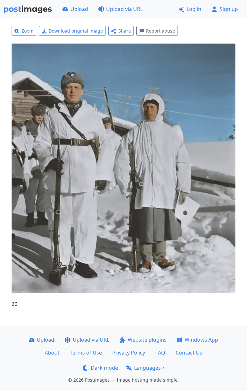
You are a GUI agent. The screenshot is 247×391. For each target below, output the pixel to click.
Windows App (201, 339)
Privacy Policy (128, 352)
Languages (147, 367)
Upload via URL (124, 9)
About (52, 352)
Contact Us (189, 352)
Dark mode (104, 367)
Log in (194, 9)
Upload (79, 9)
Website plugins (147, 339)
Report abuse (160, 31)
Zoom (27, 31)
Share (124, 31)
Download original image (76, 31)
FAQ (160, 352)
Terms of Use (86, 352)
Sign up (229, 9)
